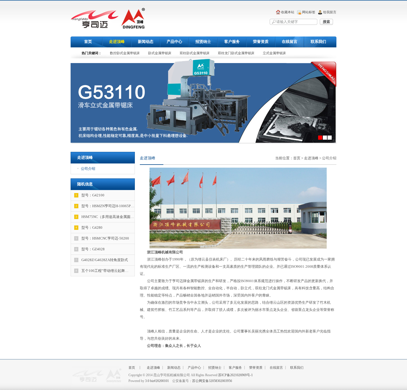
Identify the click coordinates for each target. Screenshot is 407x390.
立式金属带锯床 (274, 53)
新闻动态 (145, 42)
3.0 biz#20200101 (157, 381)
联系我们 (318, 42)
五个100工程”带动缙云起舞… (102, 271)
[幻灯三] (203, 101)
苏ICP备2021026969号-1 (235, 375)
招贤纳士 (203, 42)
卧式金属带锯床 (159, 53)
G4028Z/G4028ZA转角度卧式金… (99, 261)
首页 (88, 42)
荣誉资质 (261, 42)
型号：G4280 (89, 227)
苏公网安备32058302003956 (212, 381)
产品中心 (174, 42)
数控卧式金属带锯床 (125, 53)
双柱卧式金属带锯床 (195, 53)
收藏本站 (287, 12)
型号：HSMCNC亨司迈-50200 (102, 238)
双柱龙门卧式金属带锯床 (236, 53)
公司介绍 (86, 169)
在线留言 (289, 42)
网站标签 (308, 12)
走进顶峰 (117, 42)
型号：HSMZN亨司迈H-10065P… (105, 206)
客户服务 (232, 42)
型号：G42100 (90, 195)
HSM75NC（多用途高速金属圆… (105, 217)
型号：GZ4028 (90, 249)
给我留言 (329, 12)
